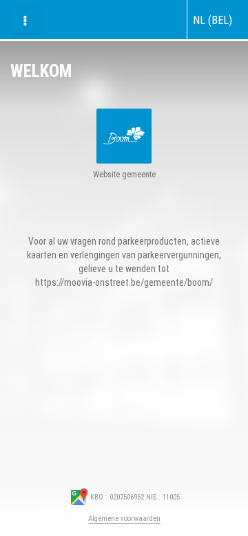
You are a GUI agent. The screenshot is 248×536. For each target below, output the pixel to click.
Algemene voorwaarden (124, 518)
